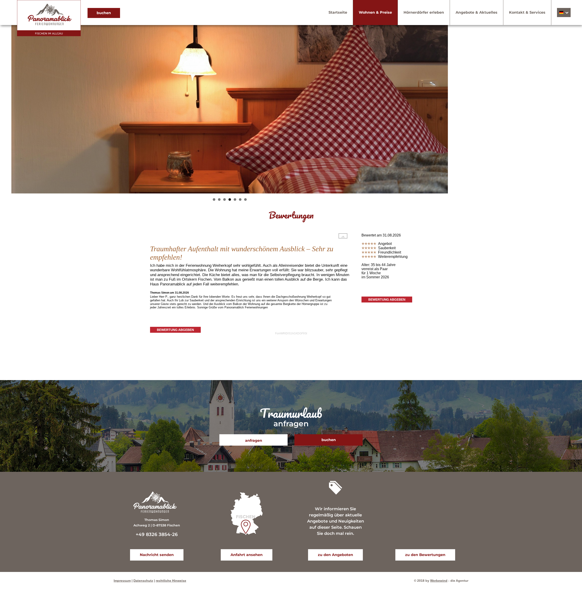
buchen (104, 13)
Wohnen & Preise (375, 12)
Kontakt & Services (527, 12)
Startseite (338, 12)
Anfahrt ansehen (247, 555)
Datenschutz (143, 580)
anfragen (253, 440)
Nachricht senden (157, 555)
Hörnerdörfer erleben (424, 12)
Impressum (122, 580)
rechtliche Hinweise (171, 580)
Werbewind (438, 580)
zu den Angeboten (335, 555)
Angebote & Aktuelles (476, 12)
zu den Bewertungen (425, 555)
